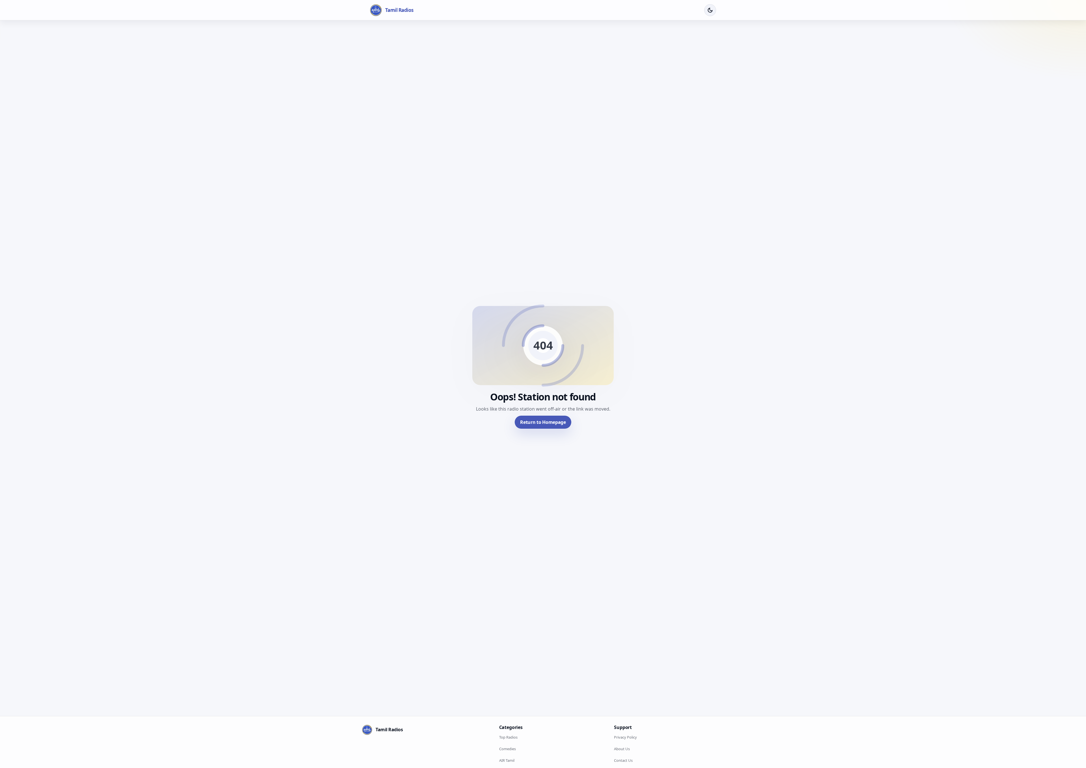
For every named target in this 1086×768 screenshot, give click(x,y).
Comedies (507, 748)
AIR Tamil (506, 760)
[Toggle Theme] (710, 10)
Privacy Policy (625, 737)
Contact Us (623, 760)
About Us (622, 748)
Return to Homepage (543, 422)
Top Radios (508, 737)
